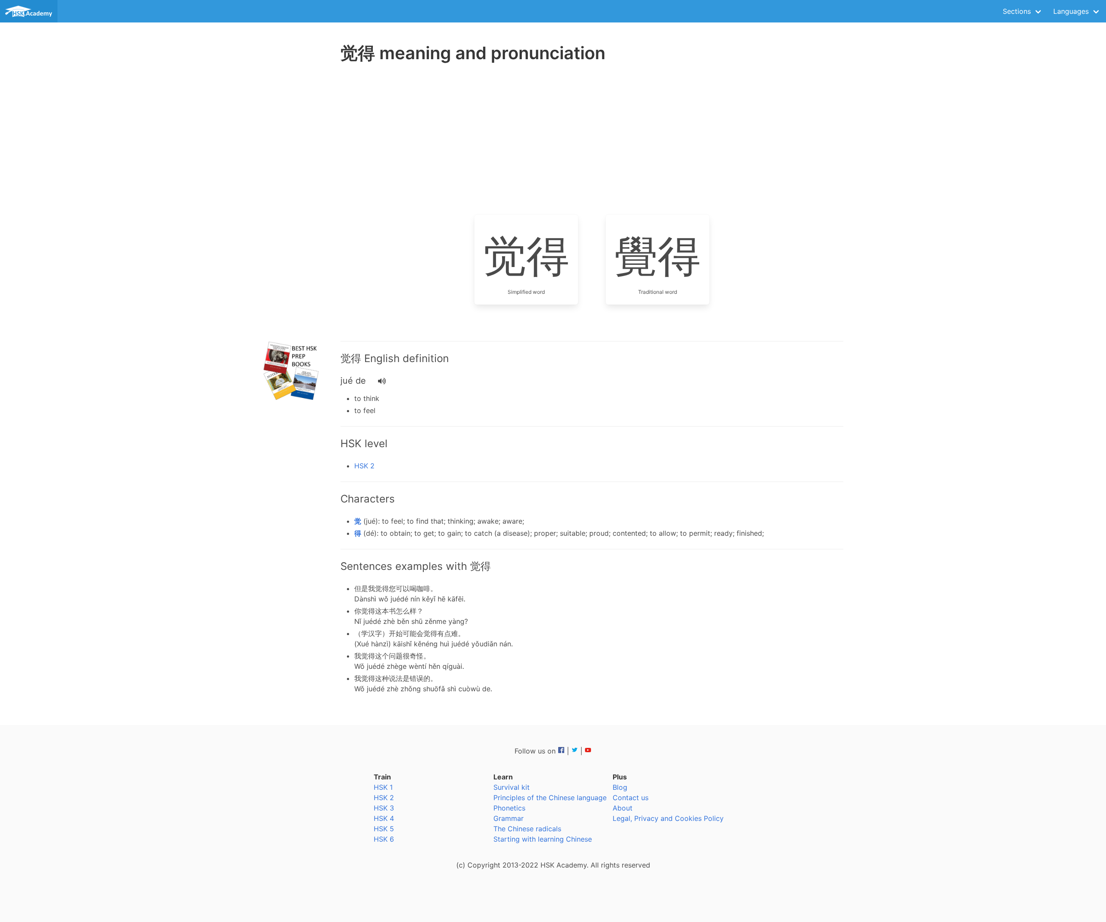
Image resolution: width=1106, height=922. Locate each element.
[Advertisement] (292, 203)
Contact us (630, 797)
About (622, 808)
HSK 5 (384, 828)
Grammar (508, 818)
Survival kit (511, 787)
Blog (620, 787)
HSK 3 (384, 808)
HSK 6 (384, 839)
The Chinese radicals (527, 828)
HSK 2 (364, 465)
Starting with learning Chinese (542, 839)
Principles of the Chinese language (550, 797)
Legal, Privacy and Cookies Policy (668, 818)
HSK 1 (383, 787)
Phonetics (509, 808)
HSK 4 (384, 818)
